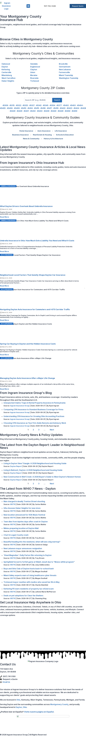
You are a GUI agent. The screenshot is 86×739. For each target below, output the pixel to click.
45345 (45, 105)
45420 (62, 108)
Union (32, 72)
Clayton (33, 70)
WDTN (12, 504)
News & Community (31, 139)
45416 (43, 108)
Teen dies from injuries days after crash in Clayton (26, 522)
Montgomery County (59, 704)
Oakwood (6, 64)
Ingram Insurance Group (19, 406)
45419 (55, 108)
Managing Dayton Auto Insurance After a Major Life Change (27, 378)
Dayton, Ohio (21, 707)
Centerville (6, 72)
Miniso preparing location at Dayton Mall (21, 528)
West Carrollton (8, 78)
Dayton (5, 67)
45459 (74, 111)
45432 (33, 111)
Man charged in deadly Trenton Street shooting (24, 501)
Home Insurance (26, 131)
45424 (76, 108)
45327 (32, 105)
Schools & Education (65, 135)
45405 (3, 108)
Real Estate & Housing (42, 135)
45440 (53, 111)
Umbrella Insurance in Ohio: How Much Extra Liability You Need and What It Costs (37, 241)
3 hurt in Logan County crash (16, 535)
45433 (39, 111)
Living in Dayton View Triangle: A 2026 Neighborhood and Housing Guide (35, 463)
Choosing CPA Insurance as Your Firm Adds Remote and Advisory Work (35, 423)
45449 (60, 111)
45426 (83, 108)
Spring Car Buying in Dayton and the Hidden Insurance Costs (28, 344)
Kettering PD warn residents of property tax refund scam (29, 589)
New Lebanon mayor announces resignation (23, 548)
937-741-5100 (50, 6)
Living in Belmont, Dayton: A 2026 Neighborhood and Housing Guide (33, 470)
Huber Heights (8, 81)
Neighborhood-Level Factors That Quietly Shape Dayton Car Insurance (32, 275)
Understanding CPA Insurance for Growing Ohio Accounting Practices (34, 416)
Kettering (6, 70)
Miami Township (66, 75)
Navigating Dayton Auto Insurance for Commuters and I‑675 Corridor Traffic (35, 309)
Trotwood (34, 81)
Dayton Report (16, 466)
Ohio (18, 700)
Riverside (34, 78)
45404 (80, 105)
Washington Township (68, 78)
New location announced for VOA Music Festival (24, 515)
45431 (26, 111)
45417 (49, 108)
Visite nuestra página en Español (39, 712)
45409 (17, 108)
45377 (59, 105)
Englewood (35, 67)
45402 (66, 105)
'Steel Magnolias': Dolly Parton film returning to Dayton (27, 555)
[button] (28, 6)
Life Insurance (61, 131)
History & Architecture (53, 139)
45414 (30, 108)
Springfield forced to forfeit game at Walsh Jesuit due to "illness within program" (39, 562)
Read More (4, 217)
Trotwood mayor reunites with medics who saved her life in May (32, 582)
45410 (23, 108)
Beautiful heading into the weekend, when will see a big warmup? (32, 542)
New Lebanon (65, 70)
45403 (73, 105)
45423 (69, 108)
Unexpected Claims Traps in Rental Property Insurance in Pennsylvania (34, 403)
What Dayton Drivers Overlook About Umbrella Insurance (26, 206)
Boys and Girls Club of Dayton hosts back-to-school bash (29, 569)
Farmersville (64, 72)
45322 (18, 105)
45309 (5, 105)
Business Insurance (20, 135)
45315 (11, 105)
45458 (67, 111)
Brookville (63, 64)
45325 (25, 105)
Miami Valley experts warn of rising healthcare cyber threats (30, 575)
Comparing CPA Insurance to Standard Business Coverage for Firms (33, 410)
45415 (36, 108)
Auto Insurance (43, 131)
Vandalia (34, 64)
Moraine (33, 75)
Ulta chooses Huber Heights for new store (22, 508)
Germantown (64, 67)
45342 (38, 105)
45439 (46, 111)
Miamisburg (7, 75)
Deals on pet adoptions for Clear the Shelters (23, 596)
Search (57, 100)
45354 (52, 105)
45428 (12, 111)
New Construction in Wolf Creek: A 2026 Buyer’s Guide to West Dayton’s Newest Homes (42, 477)
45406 (10, 108)
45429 (19, 111)
